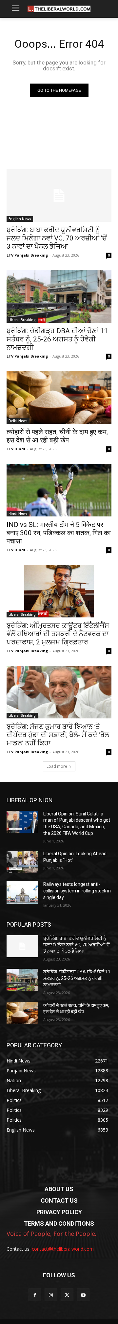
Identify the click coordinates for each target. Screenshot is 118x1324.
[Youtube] (83, 1294)
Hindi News (18, 513)
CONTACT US (59, 1200)
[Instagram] (51, 1294)
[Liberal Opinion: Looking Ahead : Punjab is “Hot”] (22, 862)
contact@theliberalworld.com (63, 1249)
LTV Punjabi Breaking (27, 255)
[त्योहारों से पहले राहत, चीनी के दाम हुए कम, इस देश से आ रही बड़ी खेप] (59, 397)
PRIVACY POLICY (59, 1212)
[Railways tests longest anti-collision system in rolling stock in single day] (22, 892)
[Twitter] (67, 1294)
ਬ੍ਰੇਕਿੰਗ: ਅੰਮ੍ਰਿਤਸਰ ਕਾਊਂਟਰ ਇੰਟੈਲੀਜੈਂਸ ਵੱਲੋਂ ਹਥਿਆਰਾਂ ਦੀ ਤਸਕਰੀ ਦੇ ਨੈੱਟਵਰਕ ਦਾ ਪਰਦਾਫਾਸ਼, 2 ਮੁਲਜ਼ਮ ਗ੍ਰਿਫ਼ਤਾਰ (58, 634)
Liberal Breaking (22, 319)
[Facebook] (35, 1294)
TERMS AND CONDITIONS (59, 1223)
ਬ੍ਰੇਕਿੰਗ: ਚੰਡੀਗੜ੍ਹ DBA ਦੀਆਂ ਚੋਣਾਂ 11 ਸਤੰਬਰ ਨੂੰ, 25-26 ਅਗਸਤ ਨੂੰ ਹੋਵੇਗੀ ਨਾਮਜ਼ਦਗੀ (57, 339)
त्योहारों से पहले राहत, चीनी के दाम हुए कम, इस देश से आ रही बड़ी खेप (57, 436)
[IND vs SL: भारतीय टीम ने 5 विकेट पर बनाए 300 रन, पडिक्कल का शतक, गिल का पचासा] (59, 490)
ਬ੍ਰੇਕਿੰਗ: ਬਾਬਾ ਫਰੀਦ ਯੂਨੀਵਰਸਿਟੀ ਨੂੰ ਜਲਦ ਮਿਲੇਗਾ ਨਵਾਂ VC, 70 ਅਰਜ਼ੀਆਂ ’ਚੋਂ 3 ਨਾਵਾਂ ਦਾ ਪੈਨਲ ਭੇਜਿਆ (57, 238)
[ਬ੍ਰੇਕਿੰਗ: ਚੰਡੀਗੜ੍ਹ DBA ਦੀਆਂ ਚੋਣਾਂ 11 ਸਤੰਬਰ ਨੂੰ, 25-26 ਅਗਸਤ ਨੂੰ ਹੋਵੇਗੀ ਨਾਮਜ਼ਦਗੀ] (59, 296)
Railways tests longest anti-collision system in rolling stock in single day (77, 891)
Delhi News (18, 420)
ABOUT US (59, 1189)
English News (20, 218)
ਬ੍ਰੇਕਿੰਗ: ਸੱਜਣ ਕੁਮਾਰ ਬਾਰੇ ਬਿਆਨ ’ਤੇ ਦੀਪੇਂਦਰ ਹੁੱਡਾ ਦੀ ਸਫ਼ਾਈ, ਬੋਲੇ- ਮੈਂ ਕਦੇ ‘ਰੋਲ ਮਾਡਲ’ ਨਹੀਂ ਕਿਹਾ (58, 735)
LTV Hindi (16, 448)
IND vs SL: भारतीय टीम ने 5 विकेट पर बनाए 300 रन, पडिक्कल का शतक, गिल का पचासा (59, 533)
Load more (57, 766)
